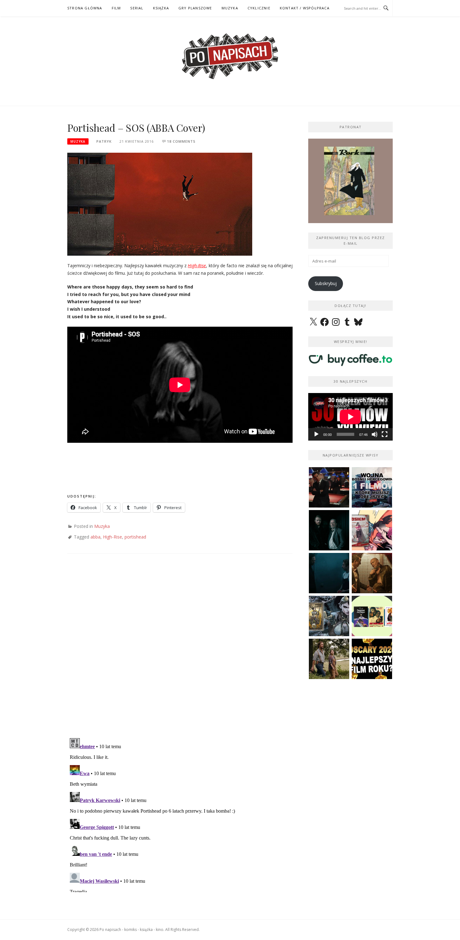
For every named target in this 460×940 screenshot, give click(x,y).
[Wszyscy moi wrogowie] (329, 659)
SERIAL (136, 8)
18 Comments (181, 141)
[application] (350, 417)
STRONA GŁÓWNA (84, 8)
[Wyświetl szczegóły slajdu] (353, 181)
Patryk (104, 141)
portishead (135, 537)
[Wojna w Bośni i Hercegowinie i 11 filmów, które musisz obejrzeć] (372, 487)
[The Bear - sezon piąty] (329, 573)
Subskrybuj (326, 283)
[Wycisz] (374, 434)
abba (95, 537)
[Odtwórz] (316, 434)
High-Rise (197, 265)
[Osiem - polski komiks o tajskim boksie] (372, 530)
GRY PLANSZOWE (195, 8)
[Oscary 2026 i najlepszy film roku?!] (372, 659)
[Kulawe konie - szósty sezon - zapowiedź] (329, 530)
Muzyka (77, 141)
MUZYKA (230, 8)
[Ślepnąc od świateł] (372, 573)
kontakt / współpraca (305, 8)
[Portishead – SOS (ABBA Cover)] (159, 204)
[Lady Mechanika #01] (329, 616)
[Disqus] (180, 652)
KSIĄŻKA (161, 8)
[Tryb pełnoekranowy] (384, 434)
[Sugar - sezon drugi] (329, 487)
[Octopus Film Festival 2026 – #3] (372, 616)
